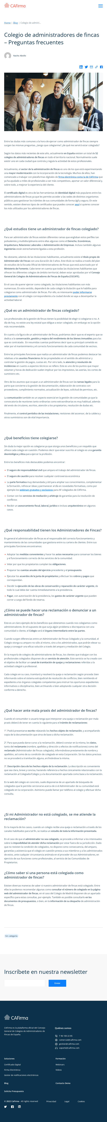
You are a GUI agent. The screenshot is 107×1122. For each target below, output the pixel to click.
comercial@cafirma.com (70, 1040)
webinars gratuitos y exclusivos (36, 489)
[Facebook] (101, 66)
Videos (59, 1070)
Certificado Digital (12, 1064)
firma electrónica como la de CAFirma (78, 176)
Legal (67, 1101)
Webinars (60, 1064)
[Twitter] (86, 66)
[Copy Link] (96, 66)
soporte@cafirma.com (69, 1048)
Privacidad (51, 1101)
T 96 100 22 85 (65, 1035)
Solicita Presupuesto (14, 1091)
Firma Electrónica (12, 1070)
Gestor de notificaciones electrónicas (21, 1075)
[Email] (91, 66)
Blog (15, 22)
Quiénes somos (63, 1028)
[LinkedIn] (81, 66)
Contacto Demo (63, 1083)
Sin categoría (11, 936)
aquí (77, 204)
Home (7, 22)
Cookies (81, 1101)
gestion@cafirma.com (69, 1044)
